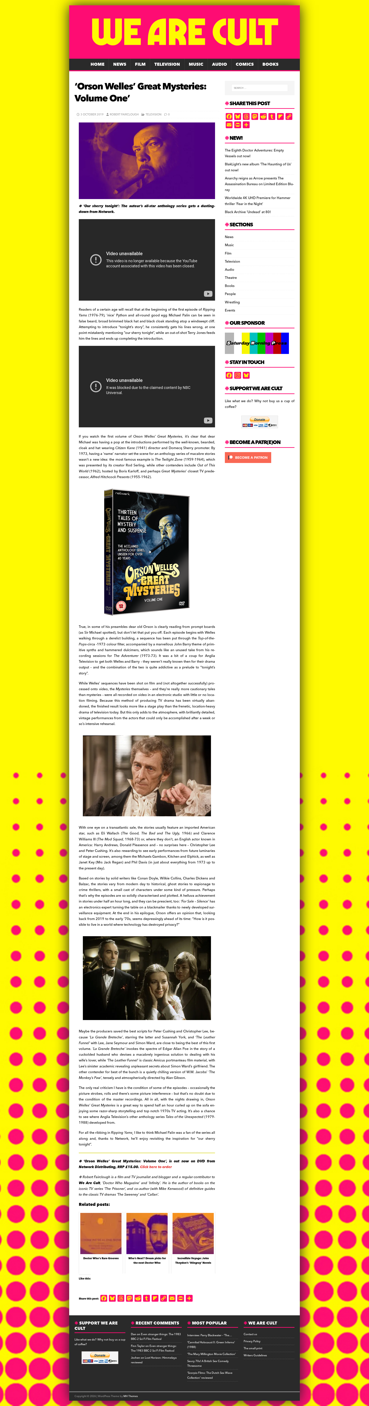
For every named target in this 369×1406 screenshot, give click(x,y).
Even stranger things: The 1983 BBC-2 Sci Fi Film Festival (156, 1336)
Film (140, 64)
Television (167, 64)
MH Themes (130, 1396)
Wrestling (232, 302)
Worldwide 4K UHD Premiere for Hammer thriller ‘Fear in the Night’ (257, 201)
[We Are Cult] (184, 56)
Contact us (250, 1334)
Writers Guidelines (255, 1355)
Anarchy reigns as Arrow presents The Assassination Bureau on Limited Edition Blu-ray (259, 184)
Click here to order (156, 1167)
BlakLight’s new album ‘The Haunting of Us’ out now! (258, 167)
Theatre (231, 278)
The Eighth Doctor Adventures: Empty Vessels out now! (254, 153)
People (230, 294)
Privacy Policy (252, 1341)
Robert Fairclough (124, 114)
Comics (245, 64)
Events (230, 310)
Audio (219, 64)
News (119, 64)
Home (97, 64)
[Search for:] (259, 88)
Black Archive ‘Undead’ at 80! (248, 212)
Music (196, 64)
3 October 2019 (92, 114)
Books (270, 64)
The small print (253, 1348)
